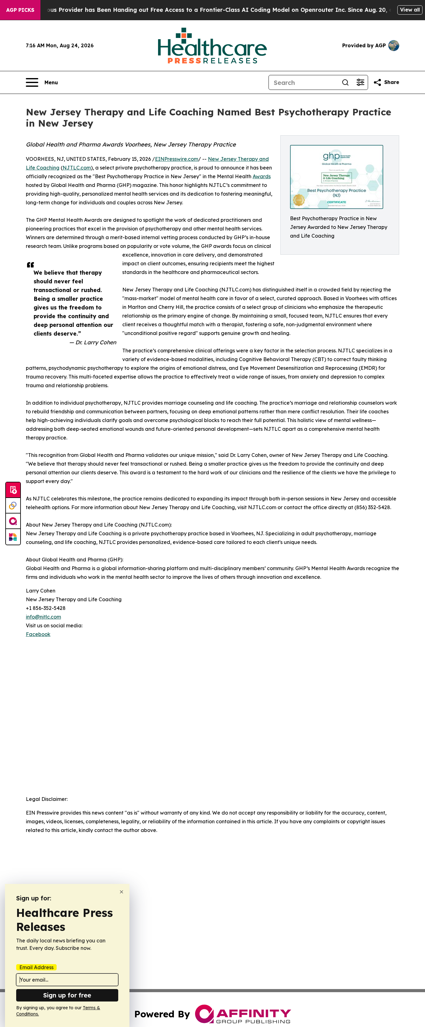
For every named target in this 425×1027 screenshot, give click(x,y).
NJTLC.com (77, 168)
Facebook (38, 634)
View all (410, 10)
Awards (262, 176)
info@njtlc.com (43, 617)
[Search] (345, 82)
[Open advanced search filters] (360, 82)
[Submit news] (13, 490)
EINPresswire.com (176, 159)
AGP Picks (20, 10)
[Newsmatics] (13, 537)
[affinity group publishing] (13, 521)
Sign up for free (67, 995)
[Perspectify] (13, 506)
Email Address (36, 967)
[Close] (121, 892)
